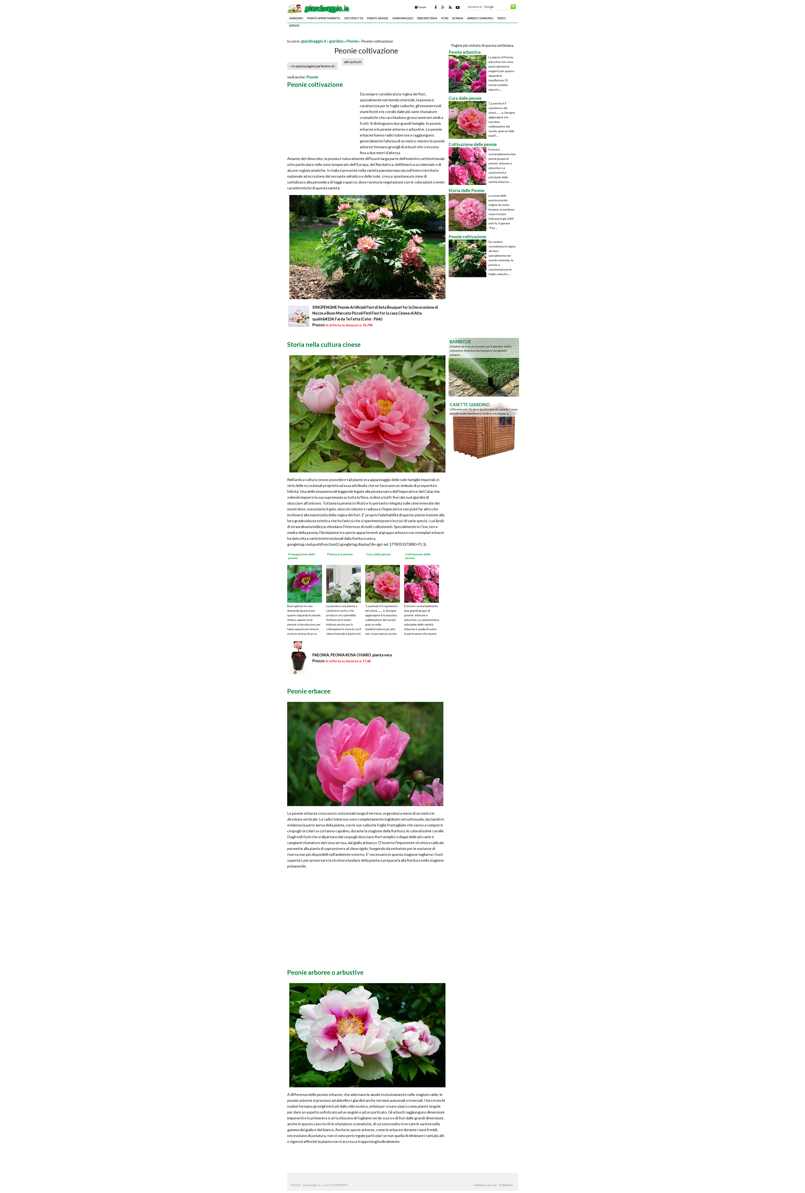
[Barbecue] (484, 366)
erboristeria (427, 18)
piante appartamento (323, 18)
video (501, 18)
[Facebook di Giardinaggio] (435, 7)
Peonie (352, 41)
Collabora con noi (484, 1185)
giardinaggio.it (313, 41)
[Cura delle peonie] (384, 583)
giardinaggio (402, 18)
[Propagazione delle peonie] (306, 583)
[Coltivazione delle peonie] (423, 583)
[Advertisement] (336, 36)
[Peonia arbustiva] (468, 74)
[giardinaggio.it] (318, 8)
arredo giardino (480, 18)
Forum (422, 7)
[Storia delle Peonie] (468, 212)
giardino (296, 18)
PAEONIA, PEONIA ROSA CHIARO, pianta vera (352, 655)
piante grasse (377, 18)
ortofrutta (353, 18)
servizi (294, 25)
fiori (444, 18)
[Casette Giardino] (484, 429)
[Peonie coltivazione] (468, 258)
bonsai (457, 18)
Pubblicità (506, 1185)
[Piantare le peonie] (345, 583)
